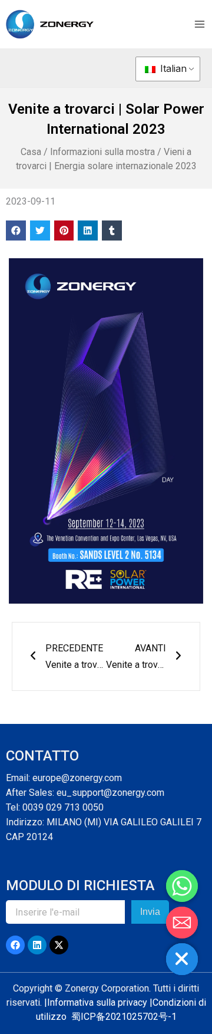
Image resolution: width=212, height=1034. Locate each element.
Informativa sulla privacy (97, 1002)
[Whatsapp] (182, 886)
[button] (16, 230)
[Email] (182, 922)
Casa (31, 151)
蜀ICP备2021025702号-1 (124, 1016)
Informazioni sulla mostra (102, 151)
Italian (172, 68)
